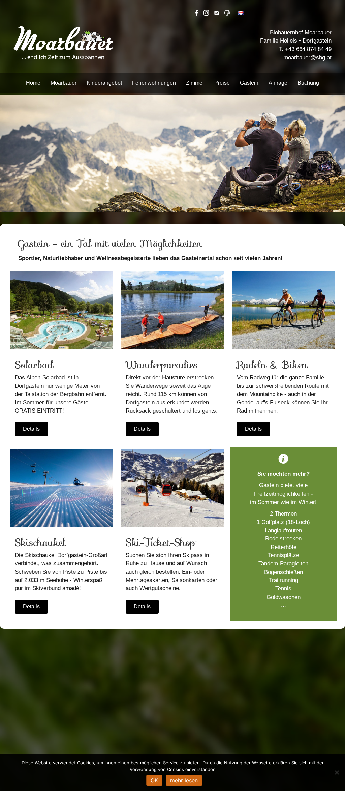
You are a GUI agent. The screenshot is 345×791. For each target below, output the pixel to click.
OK (154, 780)
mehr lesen (184, 780)
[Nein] (336, 772)
